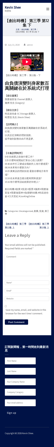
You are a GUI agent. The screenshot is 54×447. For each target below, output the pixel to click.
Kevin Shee (13, 7)
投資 (41, 211)
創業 (36, 211)
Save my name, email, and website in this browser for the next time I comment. (26, 311)
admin (30, 44)
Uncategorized (26, 211)
